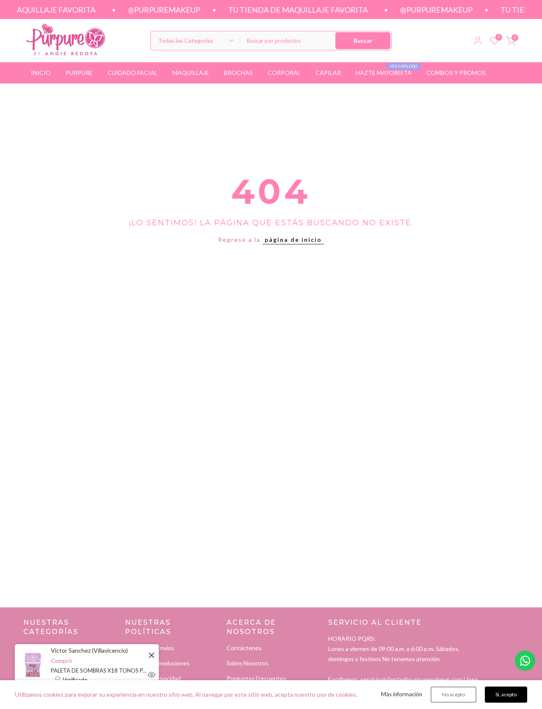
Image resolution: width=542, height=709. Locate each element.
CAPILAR (328, 72)
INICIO (41, 72)
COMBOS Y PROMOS (456, 72)
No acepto (453, 694)
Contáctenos (244, 647)
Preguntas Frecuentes (256, 678)
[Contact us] (525, 661)
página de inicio (293, 239)
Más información (401, 694)
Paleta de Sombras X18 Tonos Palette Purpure (99, 670)
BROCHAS (238, 72)
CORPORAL (284, 72)
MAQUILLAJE (190, 72)
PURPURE (79, 72)
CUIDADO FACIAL (133, 72)
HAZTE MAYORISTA (387, 72)
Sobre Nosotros (247, 663)
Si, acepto (506, 694)
